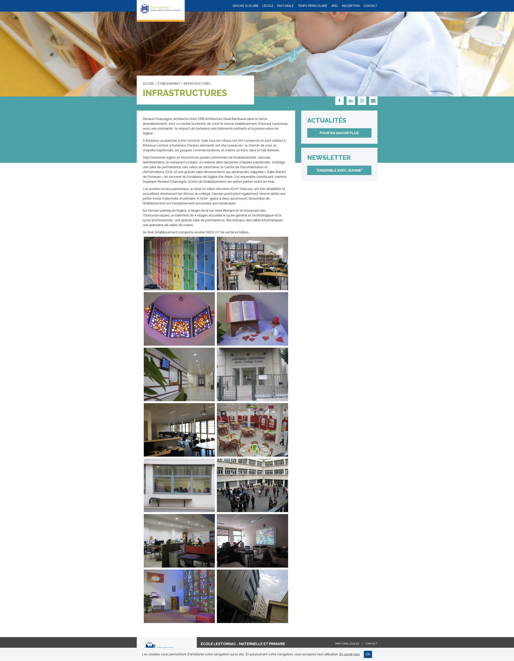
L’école (267, 5)
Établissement (169, 83)
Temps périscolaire (312, 5)
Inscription (351, 5)
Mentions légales (347, 643)
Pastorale (285, 5)
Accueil (148, 83)
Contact (370, 5)
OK (368, 654)
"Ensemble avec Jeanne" (339, 170)
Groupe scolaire (245, 5)
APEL (334, 5)
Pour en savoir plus (339, 133)
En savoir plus (349, 654)
